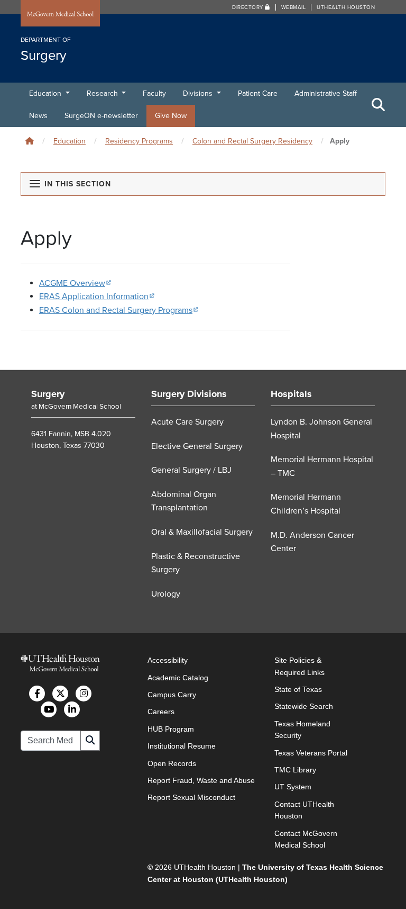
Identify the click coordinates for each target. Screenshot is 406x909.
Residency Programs (139, 141)
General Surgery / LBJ (191, 470)
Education (46, 93)
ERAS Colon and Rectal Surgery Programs (119, 310)
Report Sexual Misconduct (191, 797)
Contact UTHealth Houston (304, 810)
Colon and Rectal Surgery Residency (252, 141)
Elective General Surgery (197, 446)
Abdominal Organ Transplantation (183, 501)
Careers (160, 711)
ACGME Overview (75, 283)
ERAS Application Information (97, 296)
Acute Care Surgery (187, 422)
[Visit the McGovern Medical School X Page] (60, 693)
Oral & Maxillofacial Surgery (202, 532)
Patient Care (258, 93)
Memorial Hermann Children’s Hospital (306, 504)
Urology (165, 594)
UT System (292, 786)
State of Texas (298, 689)
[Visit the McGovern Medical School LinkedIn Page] (72, 709)
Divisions (199, 93)
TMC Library (295, 770)
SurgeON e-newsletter (101, 115)
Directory (248, 7)
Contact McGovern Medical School (305, 839)
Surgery (47, 394)
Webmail (293, 7)
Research (103, 93)
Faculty (154, 93)
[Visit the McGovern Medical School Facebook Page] (37, 693)
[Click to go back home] (29, 141)
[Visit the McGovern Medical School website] (60, 14)
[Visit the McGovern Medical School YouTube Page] (49, 709)
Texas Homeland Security (302, 729)
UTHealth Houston (346, 7)
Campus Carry (171, 694)
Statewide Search (303, 706)
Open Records (171, 763)
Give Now (171, 115)
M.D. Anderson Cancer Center (312, 542)
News (38, 115)
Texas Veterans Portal (310, 753)
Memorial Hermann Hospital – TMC (322, 466)
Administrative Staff (325, 93)
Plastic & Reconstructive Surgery (195, 563)
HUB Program (170, 729)
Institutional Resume (181, 746)
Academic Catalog (177, 677)
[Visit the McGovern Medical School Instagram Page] (83, 693)
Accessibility (167, 660)
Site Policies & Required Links (299, 666)
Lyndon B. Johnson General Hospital (321, 429)
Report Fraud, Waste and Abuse (201, 780)
